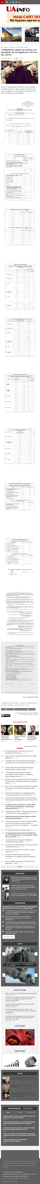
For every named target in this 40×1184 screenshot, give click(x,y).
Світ (35, 1161)
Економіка (31, 1161)
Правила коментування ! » (31, 746)
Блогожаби (20, 1026)
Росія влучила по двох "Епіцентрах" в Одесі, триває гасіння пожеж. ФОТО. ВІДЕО (19, 963)
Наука (10, 1163)
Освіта (19, 1163)
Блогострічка (20, 990)
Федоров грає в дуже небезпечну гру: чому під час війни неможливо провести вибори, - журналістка (24, 879)
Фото (20, 944)
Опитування (20, 903)
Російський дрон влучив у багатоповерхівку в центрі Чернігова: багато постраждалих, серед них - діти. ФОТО (21, 835)
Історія (14, 1163)
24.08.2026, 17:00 (10, 995)
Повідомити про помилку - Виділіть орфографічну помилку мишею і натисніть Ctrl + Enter (19, 704)
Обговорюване (14, 1109)
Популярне (27, 1109)
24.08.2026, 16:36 (10, 1007)
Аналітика (20, 873)
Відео (7, 1165)
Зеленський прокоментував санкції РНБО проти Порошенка (33, 738)
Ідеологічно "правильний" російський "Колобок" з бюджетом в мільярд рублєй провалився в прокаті (23, 1094)
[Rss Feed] (7, 2)
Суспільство (24, 1161)
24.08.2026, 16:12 (10, 1021)
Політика (18, 1161)
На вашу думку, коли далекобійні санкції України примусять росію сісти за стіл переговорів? (19, 907)
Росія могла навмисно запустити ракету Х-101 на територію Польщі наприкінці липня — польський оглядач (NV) (20, 1011)
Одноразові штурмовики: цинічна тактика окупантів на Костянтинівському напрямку (24, 1078)
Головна (5, 1161)
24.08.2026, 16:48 (10, 1002)
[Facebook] (10, 2)
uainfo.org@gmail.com (24, 1178)
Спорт (33, 1163)
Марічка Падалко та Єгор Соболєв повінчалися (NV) (21, 993)
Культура (6, 1163)
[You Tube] (16, 2)
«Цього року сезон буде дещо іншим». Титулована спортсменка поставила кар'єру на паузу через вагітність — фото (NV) (20, 1017)
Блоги (20, 1073)
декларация (32, 709)
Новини (19, 748)
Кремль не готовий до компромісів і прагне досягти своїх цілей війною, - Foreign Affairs (24, 894)
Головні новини (11, 1161)
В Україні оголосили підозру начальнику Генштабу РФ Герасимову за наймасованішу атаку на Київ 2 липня (21, 781)
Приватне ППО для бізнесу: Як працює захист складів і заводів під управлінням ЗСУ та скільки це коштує (23, 887)
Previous (2, 35)
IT (25, 1163)
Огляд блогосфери (14, 1165)
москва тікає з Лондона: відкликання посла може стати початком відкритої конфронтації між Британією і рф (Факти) (20, 998)
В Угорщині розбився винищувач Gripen (18, 830)
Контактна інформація (13, 1178)
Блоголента (23, 1165)
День (8, 1112)
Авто (23, 1163)
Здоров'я (29, 1163)
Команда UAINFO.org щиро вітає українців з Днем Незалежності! (11, 39)
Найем (3, 709)
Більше (19, 867)
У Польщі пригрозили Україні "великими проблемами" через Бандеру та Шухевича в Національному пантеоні (19, 774)
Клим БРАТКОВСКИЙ (30, 697)
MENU (2, 2)
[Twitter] (13, 2)
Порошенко (10, 709)
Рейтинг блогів (30, 1165)
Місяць (20, 1112)
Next (38, 35)
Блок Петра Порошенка (20, 709)
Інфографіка (20, 1051)
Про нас (5, 1178)
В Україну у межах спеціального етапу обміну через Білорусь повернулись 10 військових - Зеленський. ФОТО (20, 806)
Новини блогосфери (21, 47)
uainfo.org (21, 1174)
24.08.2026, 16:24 (10, 1014)
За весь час (31, 1112)
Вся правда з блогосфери (8, 47)
